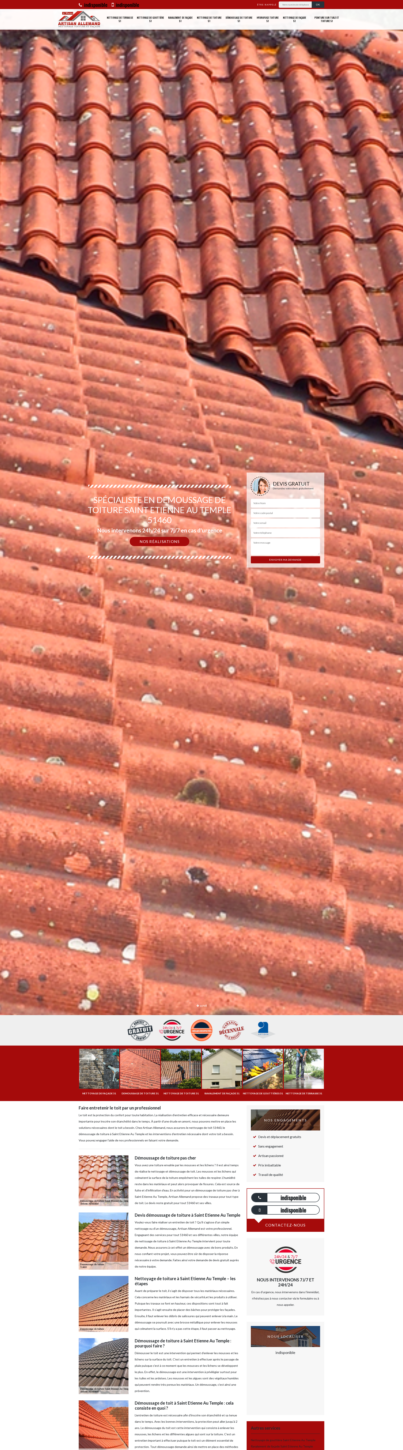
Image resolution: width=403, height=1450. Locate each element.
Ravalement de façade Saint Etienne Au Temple (282, 1446)
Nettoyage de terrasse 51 (120, 19)
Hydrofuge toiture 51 (268, 19)
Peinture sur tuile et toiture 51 (326, 19)
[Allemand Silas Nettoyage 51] (79, 19)
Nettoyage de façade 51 (294, 19)
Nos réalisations (159, 541)
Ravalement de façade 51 (180, 19)
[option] (201, 580)
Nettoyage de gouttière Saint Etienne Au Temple (283, 1440)
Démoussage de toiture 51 (239, 19)
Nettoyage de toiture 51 (209, 19)
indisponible (95, 4)
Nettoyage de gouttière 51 (150, 19)
